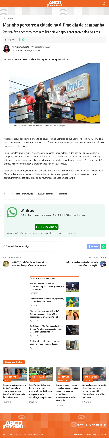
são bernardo (61, 194)
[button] (5, 4)
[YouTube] (93, 425)
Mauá (7, 380)
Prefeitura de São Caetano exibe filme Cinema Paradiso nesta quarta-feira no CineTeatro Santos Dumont (47, 329)
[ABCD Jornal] (54, 4)
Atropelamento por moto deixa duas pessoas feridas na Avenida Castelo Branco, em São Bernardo (94, 391)
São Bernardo (11, 377)
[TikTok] (104, 425)
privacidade (61, 233)
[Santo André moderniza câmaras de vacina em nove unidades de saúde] (72, 345)
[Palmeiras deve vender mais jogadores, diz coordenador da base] (72, 302)
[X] (89, 425)
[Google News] (97, 425)
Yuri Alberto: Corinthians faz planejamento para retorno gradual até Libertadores (47, 286)
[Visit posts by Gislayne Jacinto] (7, 49)
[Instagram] (101, 425)
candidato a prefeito (20, 194)
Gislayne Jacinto (22, 47)
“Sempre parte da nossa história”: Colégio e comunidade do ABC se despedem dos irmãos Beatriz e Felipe (46, 314)
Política (10, 18)
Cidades (35, 380)
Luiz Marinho (48, 194)
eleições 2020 (36, 194)
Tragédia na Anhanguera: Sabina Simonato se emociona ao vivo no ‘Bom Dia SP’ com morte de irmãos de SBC (14, 391)
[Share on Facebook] (19, 39)
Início (4, 18)
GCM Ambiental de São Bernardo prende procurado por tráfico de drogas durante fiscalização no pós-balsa (40, 391)
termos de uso (49, 233)
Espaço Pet (63, 380)
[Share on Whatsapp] (23, 39)
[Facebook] (86, 425)
